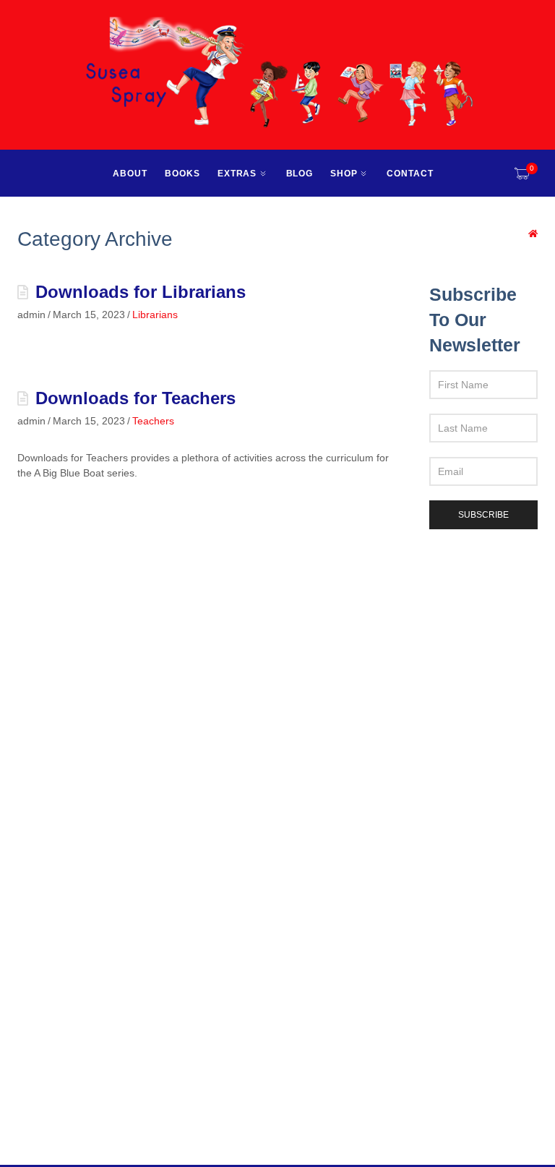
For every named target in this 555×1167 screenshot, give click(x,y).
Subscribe (483, 515)
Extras (237, 173)
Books (182, 173)
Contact (410, 173)
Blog (300, 173)
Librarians (155, 314)
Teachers (153, 421)
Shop (344, 173)
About (130, 173)
